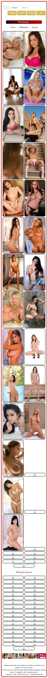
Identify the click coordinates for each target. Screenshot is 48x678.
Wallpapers (23, 27)
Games (34, 27)
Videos (21, 13)
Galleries (32, 13)
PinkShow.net (25, 674)
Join (41, 13)
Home (13, 27)
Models (12, 13)
